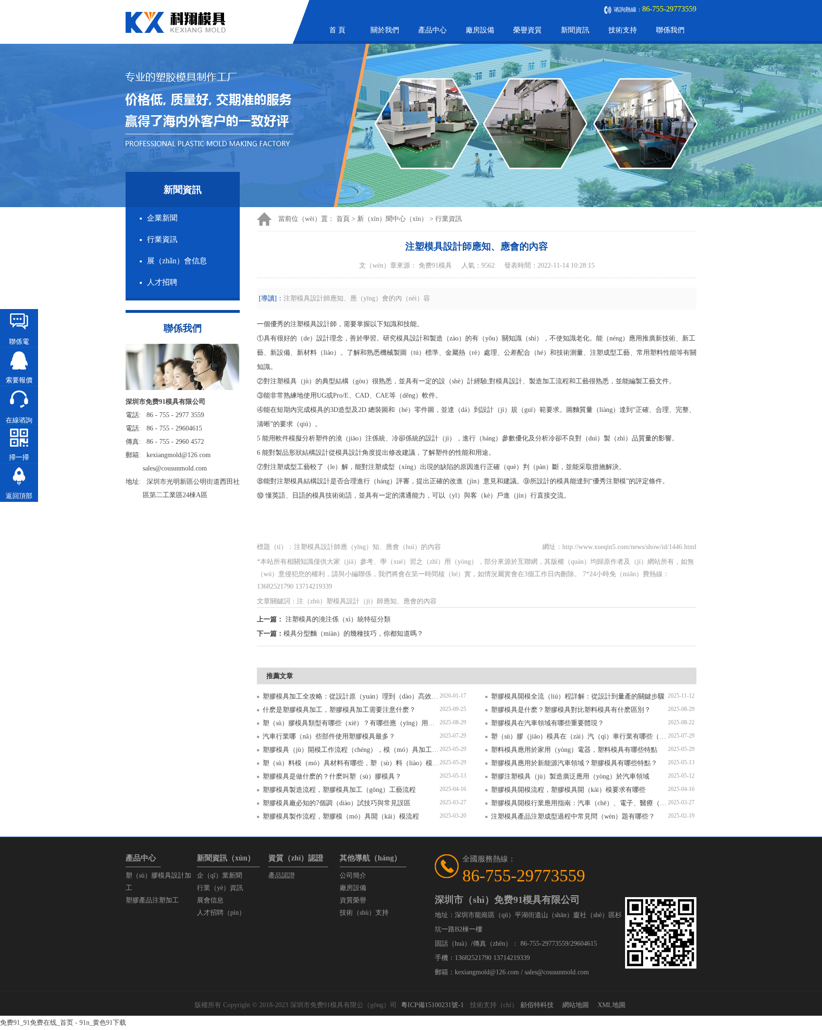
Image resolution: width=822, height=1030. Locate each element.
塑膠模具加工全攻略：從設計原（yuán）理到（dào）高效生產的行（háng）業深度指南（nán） (351, 696)
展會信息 (210, 900)
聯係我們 (670, 30)
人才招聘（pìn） (221, 912)
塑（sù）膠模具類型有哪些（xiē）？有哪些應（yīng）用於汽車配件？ (351, 723)
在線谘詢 (19, 420)
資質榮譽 (353, 900)
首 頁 (337, 30)
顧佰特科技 (537, 1005)
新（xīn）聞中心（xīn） (392, 218)
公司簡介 (353, 875)
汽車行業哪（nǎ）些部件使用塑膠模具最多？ (329, 736)
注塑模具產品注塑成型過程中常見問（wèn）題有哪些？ (573, 816)
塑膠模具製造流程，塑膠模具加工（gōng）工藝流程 (339, 789)
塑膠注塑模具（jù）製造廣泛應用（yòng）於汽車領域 (570, 776)
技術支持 (622, 30)
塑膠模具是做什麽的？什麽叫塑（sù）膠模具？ (332, 776)
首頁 (343, 218)
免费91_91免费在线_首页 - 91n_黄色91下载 (63, 1022)
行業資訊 (162, 239)
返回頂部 (19, 496)
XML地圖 (611, 1005)
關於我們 (385, 30)
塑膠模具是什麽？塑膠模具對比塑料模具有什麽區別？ (571, 709)
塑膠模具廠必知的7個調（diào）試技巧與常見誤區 (337, 803)
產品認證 (281, 875)
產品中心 (432, 30)
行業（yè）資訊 (220, 887)
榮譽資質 (527, 30)
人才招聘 (162, 282)
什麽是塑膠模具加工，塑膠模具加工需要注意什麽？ (339, 709)
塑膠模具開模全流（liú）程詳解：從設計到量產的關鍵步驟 (578, 696)
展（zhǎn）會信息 (177, 261)
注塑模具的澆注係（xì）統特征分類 (338, 619)
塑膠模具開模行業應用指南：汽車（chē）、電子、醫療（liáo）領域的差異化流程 (579, 803)
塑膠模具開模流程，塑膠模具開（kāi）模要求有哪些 (568, 789)
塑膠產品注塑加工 (152, 900)
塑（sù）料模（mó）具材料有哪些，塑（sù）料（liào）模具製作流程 (351, 763)
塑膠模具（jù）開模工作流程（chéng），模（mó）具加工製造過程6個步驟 (351, 749)
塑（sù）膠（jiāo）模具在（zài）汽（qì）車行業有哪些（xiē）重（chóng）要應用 (579, 736)
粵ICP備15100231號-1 (432, 1005)
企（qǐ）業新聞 (219, 875)
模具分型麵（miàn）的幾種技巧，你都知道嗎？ (353, 633)
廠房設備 (480, 30)
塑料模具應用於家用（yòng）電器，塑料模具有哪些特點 (574, 749)
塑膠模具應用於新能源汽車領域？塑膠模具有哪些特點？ (574, 763)
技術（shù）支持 (364, 912)
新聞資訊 (575, 30)
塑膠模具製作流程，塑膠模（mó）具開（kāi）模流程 (341, 816)
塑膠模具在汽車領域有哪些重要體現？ (547, 723)
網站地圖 (575, 1005)
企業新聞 (162, 218)
